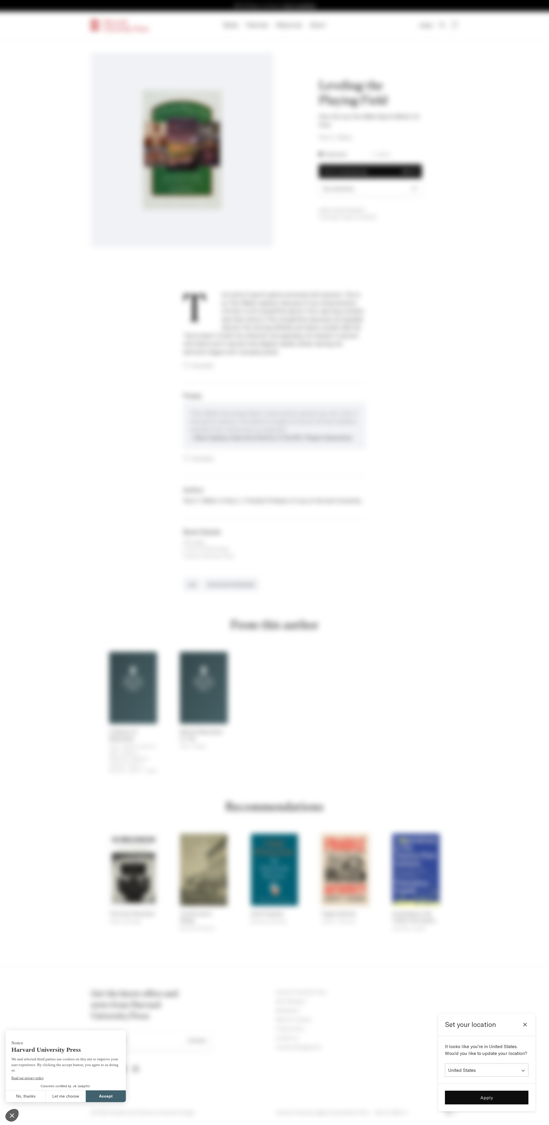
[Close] (525, 1024)
